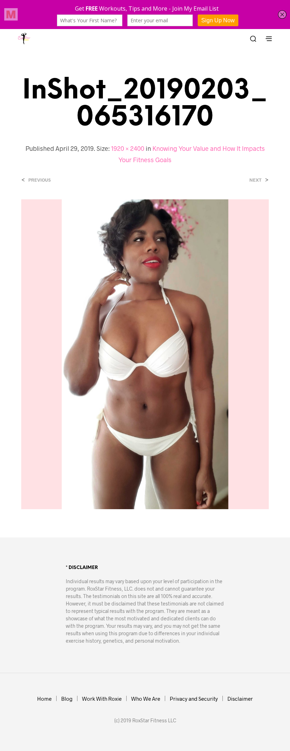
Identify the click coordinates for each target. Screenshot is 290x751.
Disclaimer (240, 698)
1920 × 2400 (127, 148)
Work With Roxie (102, 698)
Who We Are (145, 698)
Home (44, 698)
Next (255, 180)
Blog (66, 698)
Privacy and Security (194, 698)
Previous (39, 180)
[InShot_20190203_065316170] (145, 353)
